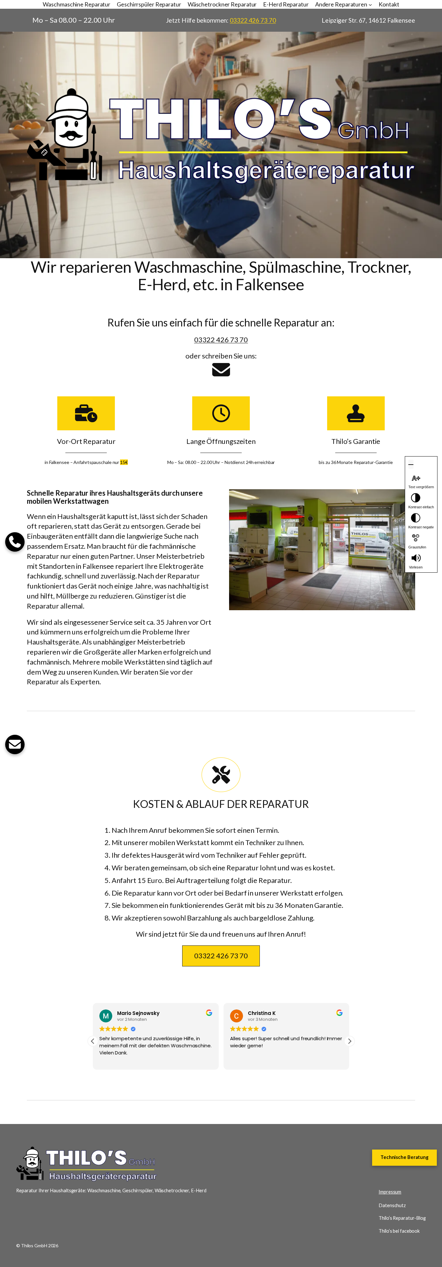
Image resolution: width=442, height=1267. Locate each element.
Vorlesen (416, 567)
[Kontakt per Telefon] (14, 542)
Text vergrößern (421, 487)
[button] (349, 1041)
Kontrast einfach (421, 507)
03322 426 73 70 (253, 20)
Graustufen (417, 547)
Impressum (390, 1192)
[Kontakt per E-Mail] (221, 370)
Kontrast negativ (421, 527)
